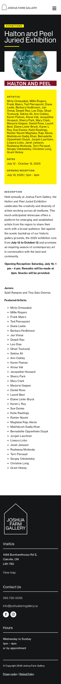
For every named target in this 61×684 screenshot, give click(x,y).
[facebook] (6, 614)
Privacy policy (10, 674)
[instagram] (13, 614)
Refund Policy (26, 674)
